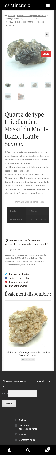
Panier (43, 448)
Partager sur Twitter (19, 274)
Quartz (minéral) (12, 18)
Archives (23, 420)
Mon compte (9, 450)
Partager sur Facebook (20, 278)
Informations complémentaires (28, 201)
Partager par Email (18, 285)
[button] (47, 34)
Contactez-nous (27, 439)
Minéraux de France (25, 255)
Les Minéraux (16, 5)
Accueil (11, 15)
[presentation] (3, 359)
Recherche (28, 450)
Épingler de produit (18, 281)
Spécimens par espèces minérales (31, 15)
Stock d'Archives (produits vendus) (20, 264)
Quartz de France (39, 261)
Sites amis (24, 434)
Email (5, 393)
